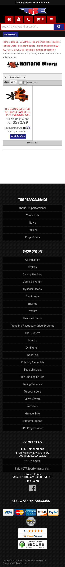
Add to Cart (18, 136)
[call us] (28, 19)
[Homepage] (9, 19)
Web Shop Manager (19, 563)
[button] (32, 27)
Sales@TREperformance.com (32, 2)
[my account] (19, 19)
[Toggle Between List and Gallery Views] (23, 83)
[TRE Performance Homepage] (32, 12)
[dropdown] (51, 19)
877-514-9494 (32, 461)
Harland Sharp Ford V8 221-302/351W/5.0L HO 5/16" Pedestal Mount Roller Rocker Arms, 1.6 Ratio (17, 112)
